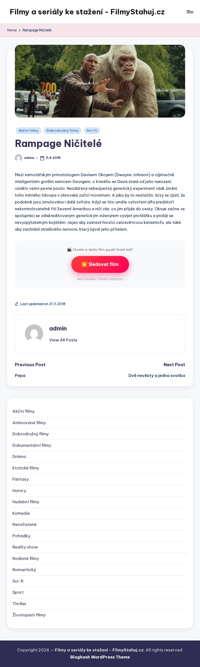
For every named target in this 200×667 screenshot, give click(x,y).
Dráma (19, 456)
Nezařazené (24, 524)
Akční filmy (28, 130)
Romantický (24, 569)
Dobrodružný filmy (63, 130)
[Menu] (190, 11)
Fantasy (20, 479)
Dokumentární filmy (31, 445)
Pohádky (21, 536)
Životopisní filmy (29, 615)
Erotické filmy (25, 468)
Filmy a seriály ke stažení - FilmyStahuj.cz (87, 11)
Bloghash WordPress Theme (100, 657)
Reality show (25, 547)
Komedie (21, 513)
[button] (63, 340)
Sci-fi (92, 130)
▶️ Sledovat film (100, 264)
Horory (19, 490)
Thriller (19, 603)
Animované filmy (29, 422)
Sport (18, 592)
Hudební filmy (25, 501)
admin (58, 328)
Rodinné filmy (25, 558)
